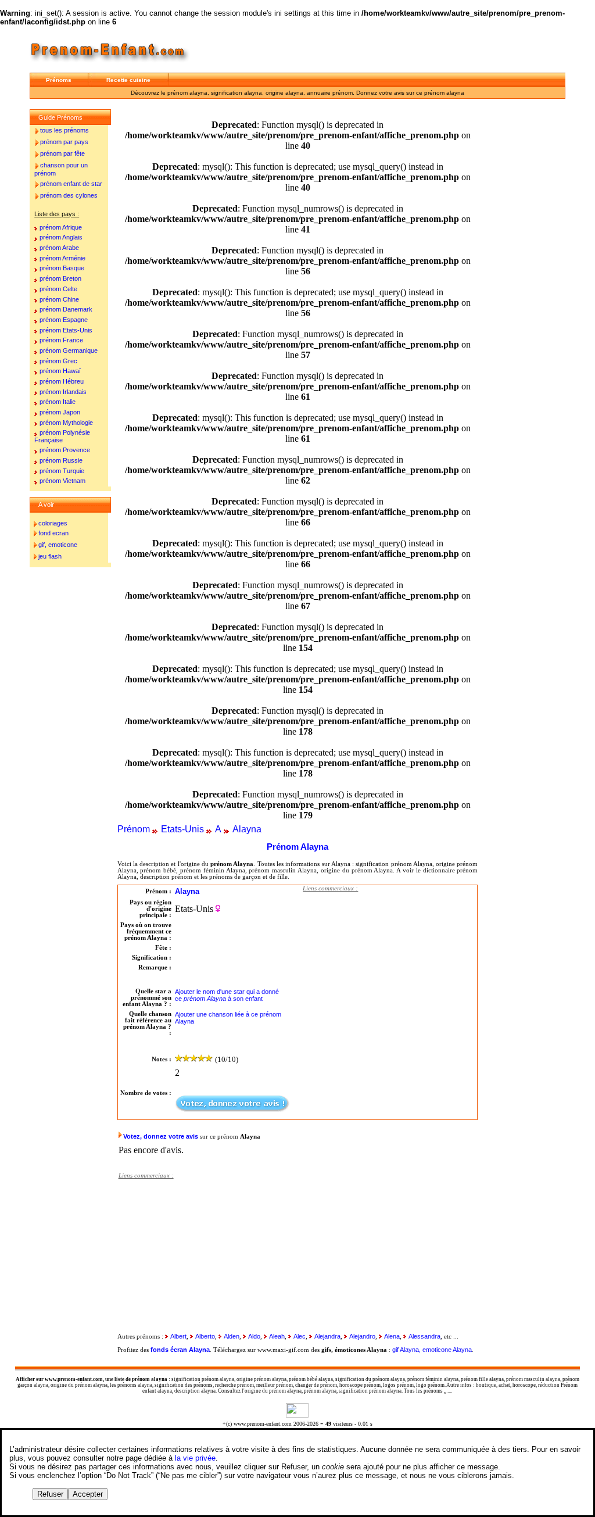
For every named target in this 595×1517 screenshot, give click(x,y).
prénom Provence (65, 449)
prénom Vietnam (62, 480)
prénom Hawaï (60, 370)
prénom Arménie (62, 258)
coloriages (52, 523)
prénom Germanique (69, 350)
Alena (392, 1336)
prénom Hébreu (62, 381)
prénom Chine (59, 299)
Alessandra (424, 1336)
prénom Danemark (66, 309)
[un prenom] (111, 64)
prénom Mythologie (66, 422)
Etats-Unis (182, 829)
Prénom (133, 829)
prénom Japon (60, 412)
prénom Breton (60, 278)
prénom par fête (62, 153)
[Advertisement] (390, 970)
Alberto (205, 1336)
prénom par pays (64, 141)
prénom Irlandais (63, 391)
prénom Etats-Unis (66, 330)
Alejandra (327, 1336)
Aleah (277, 1336)
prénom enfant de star (71, 183)
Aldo (254, 1336)
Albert (178, 1336)
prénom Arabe (59, 247)
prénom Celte (58, 288)
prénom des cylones (69, 195)
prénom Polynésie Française (62, 436)
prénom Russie (61, 460)
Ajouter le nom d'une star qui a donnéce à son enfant (227, 995)
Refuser (50, 1494)
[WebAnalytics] (297, 1414)
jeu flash (50, 556)
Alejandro (362, 1336)
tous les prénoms (64, 130)
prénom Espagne (64, 319)
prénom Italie (58, 401)
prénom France (61, 340)
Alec (299, 1336)
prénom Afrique (61, 227)
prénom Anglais (61, 237)
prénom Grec (58, 360)
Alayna (246, 829)
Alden (231, 1336)
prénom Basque (62, 267)
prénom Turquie (62, 470)
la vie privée (195, 1458)
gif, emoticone (57, 544)
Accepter (88, 1494)
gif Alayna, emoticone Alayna (432, 1349)
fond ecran (53, 532)
